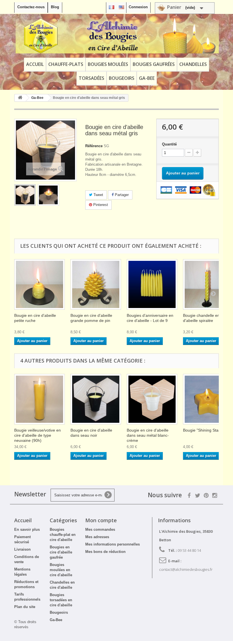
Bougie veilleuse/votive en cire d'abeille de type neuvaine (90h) (37, 435)
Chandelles (193, 64)
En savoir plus (27, 529)
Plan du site (24, 607)
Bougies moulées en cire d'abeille (61, 570)
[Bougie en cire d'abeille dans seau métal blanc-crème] (152, 399)
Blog (55, 7)
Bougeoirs (121, 78)
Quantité (169, 144)
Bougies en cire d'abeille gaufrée (61, 552)
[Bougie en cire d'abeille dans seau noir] (95, 399)
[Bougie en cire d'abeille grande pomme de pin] (95, 284)
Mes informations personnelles (112, 544)
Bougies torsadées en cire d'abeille (61, 600)
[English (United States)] (121, 7)
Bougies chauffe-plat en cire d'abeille (63, 534)
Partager (121, 195)
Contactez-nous (31, 7)
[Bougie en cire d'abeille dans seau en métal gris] (25, 194)
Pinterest (100, 205)
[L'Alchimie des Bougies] (117, 35)
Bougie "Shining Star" (202, 430)
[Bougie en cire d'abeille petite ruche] (39, 284)
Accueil (35, 64)
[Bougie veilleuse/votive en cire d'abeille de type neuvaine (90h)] (39, 399)
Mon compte (101, 520)
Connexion (138, 7)
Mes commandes (100, 529)
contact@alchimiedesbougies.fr (186, 569)
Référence (94, 146)
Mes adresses (97, 537)
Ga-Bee (147, 78)
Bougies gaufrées (154, 64)
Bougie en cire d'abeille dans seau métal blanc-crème (148, 435)
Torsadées (91, 78)
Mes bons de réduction (105, 552)
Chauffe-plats (65, 64)
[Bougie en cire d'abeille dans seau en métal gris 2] (48, 194)
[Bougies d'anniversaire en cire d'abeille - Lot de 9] (152, 284)
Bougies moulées (108, 64)
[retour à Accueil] (20, 97)
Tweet (97, 195)
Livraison (22, 549)
